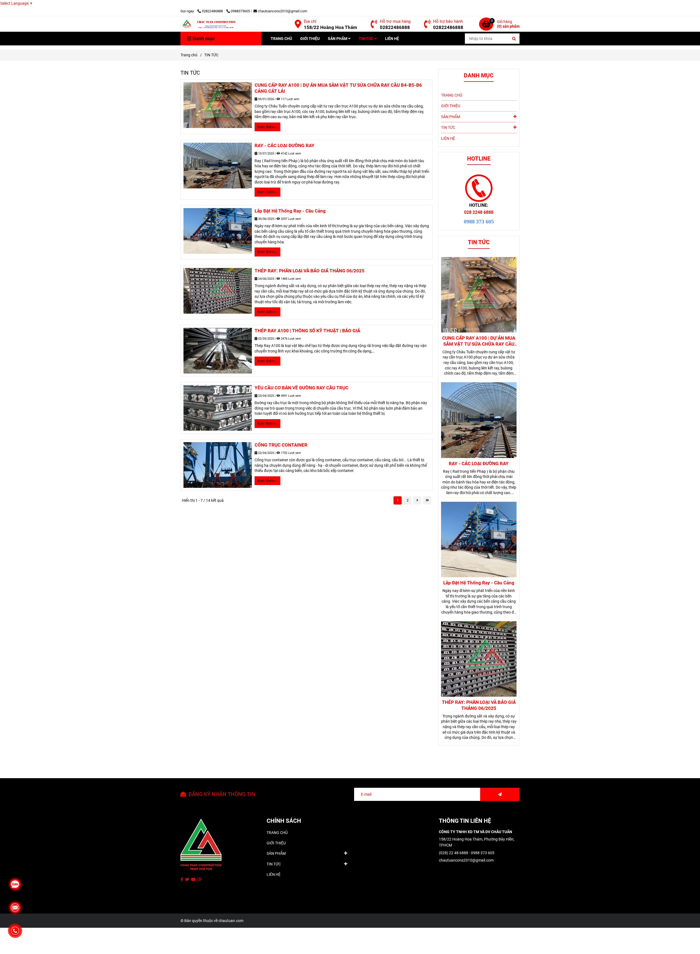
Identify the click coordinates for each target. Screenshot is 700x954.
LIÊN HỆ (392, 38)
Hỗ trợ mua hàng (395, 21)
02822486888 (213, 11)
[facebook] (181, 879)
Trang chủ (188, 55)
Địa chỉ (310, 21)
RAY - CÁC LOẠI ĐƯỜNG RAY (284, 145)
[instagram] (199, 879)
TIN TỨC (366, 38)
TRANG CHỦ (281, 38)
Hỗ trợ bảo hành (448, 21)
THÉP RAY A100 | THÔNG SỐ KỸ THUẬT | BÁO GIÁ (307, 330)
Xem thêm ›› (267, 127)
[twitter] (187, 879)
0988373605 (240, 11)
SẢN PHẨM (338, 38)
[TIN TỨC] (219, 24)
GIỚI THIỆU (310, 38)
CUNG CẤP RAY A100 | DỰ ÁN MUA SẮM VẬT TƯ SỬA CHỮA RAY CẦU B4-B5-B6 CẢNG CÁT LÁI (338, 88)
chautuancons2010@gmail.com (282, 11)
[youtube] (193, 879)
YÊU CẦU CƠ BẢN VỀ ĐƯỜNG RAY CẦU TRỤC (301, 387)
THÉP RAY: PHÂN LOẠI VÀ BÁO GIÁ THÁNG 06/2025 (309, 270)
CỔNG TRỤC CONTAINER (281, 445)
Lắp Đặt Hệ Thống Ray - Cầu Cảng (290, 211)
